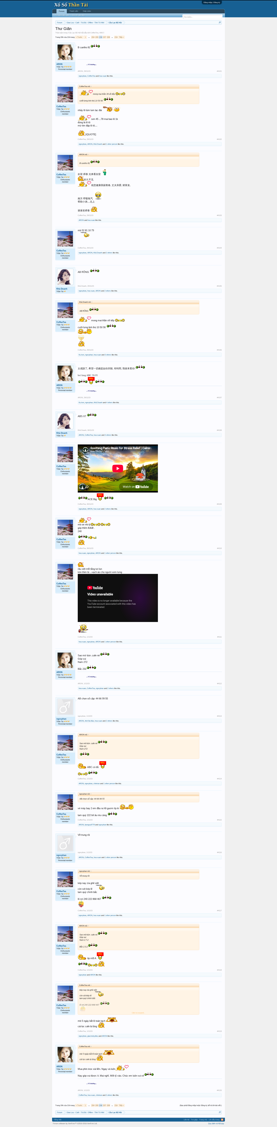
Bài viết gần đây (78, 15)
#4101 (219, 71)
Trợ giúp (194, 1120)
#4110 (219, 548)
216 (116, 37)
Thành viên (73, 11)
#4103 (219, 215)
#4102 (219, 139)
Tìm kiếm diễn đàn (62, 15)
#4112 (219, 683)
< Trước (79, 37)
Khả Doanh (97, 144)
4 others (109, 402)
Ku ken (81, 355)
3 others (108, 355)
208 (108, 37)
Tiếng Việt (57, 1120)
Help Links (87, 11)
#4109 (219, 504)
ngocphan (82, 76)
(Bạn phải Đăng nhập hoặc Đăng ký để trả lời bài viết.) (201, 1105)
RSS (222, 1120)
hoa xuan (102, 76)
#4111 (219, 637)
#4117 (219, 911)
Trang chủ (203, 1120)
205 (96, 37)
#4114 (219, 779)
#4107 (219, 397)
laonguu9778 (90, 825)
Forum (61, 11)
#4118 (219, 970)
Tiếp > (121, 37)
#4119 (219, 1031)
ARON (59, 64)
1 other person (111, 144)
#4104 (219, 248)
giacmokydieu (92, 1036)
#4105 (219, 286)
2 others (109, 253)
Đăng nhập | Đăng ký (212, 2)
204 (93, 37)
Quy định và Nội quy (216, 1123)
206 (100, 37)
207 (104, 37)
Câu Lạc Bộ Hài (74, 33)
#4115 (219, 820)
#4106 (219, 350)
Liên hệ (186, 1120)
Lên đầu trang (214, 1120)
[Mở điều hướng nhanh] (220, 22)
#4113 (219, 716)
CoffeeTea (94, 33)
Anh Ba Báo (89, 721)
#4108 (219, 430)
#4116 (219, 852)
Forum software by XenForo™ (75, 1123)
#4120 (219, 1090)
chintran (96, 783)
